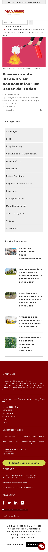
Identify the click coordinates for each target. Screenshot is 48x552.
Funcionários (33, 32)
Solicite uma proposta (25, 463)
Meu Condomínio (22, 29)
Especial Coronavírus (19, 183)
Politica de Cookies (12, 516)
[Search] (41, 110)
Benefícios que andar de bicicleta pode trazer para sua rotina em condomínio (30, 299)
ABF (4, 419)
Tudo (5, 29)
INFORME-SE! (9, 106)
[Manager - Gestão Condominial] (14, 12)
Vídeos (10, 221)
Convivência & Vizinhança (21, 153)
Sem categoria (15, 213)
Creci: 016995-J (10, 407)
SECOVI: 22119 (9, 416)
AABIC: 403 (7, 413)
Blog (10, 29)
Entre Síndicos (15, 176)
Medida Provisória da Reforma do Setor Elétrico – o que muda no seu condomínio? (30, 275)
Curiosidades (20, 32)
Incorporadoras (15, 198)
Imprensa (11, 191)
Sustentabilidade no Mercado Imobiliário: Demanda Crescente (30, 344)
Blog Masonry (14, 146)
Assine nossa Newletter (16, 510)
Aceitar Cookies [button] (35, 544)
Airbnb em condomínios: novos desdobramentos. (23, 436)
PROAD (5, 422)
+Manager (12, 131)
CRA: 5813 (7, 410)
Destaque (12, 168)
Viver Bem (12, 228)
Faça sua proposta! (12, 26)
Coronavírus (13, 161)
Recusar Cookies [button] (15, 544)
